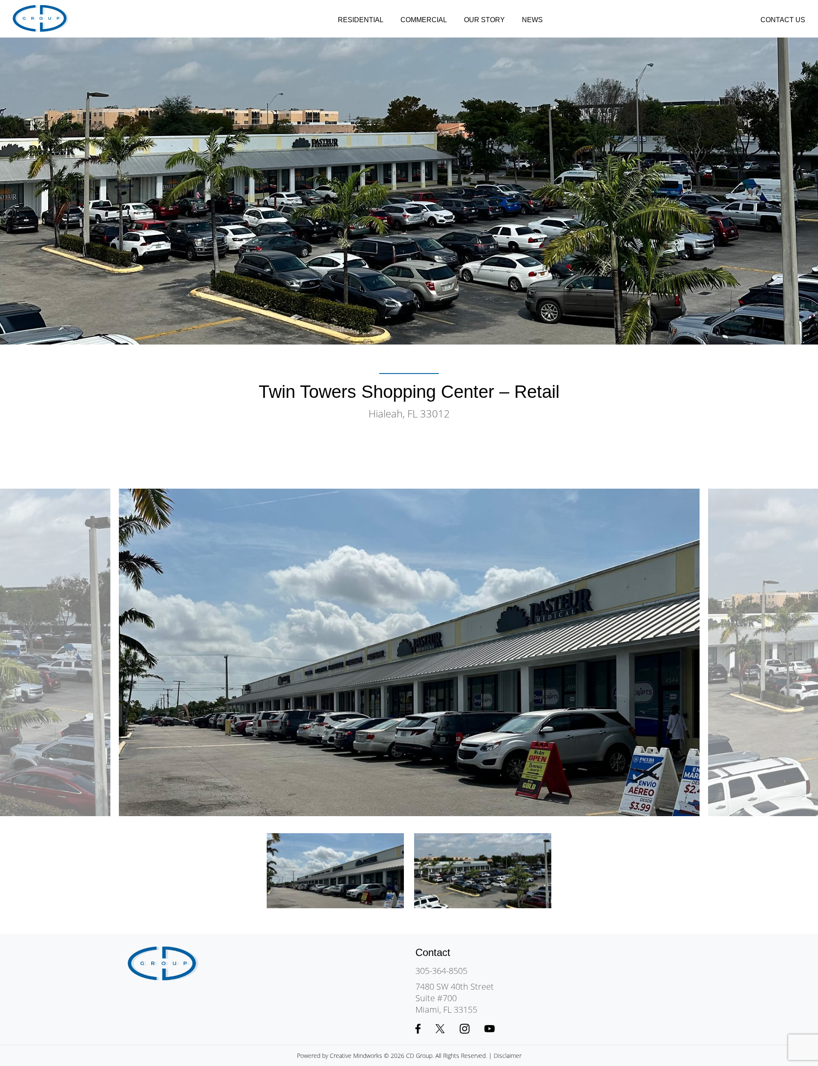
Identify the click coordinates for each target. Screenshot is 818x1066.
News (532, 19)
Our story (484, 19)
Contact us (782, 19)
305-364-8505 (441, 970)
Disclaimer (507, 1056)
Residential (360, 19)
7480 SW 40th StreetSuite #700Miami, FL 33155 (454, 998)
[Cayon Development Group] (41, 18)
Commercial (423, 19)
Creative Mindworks (356, 1056)
